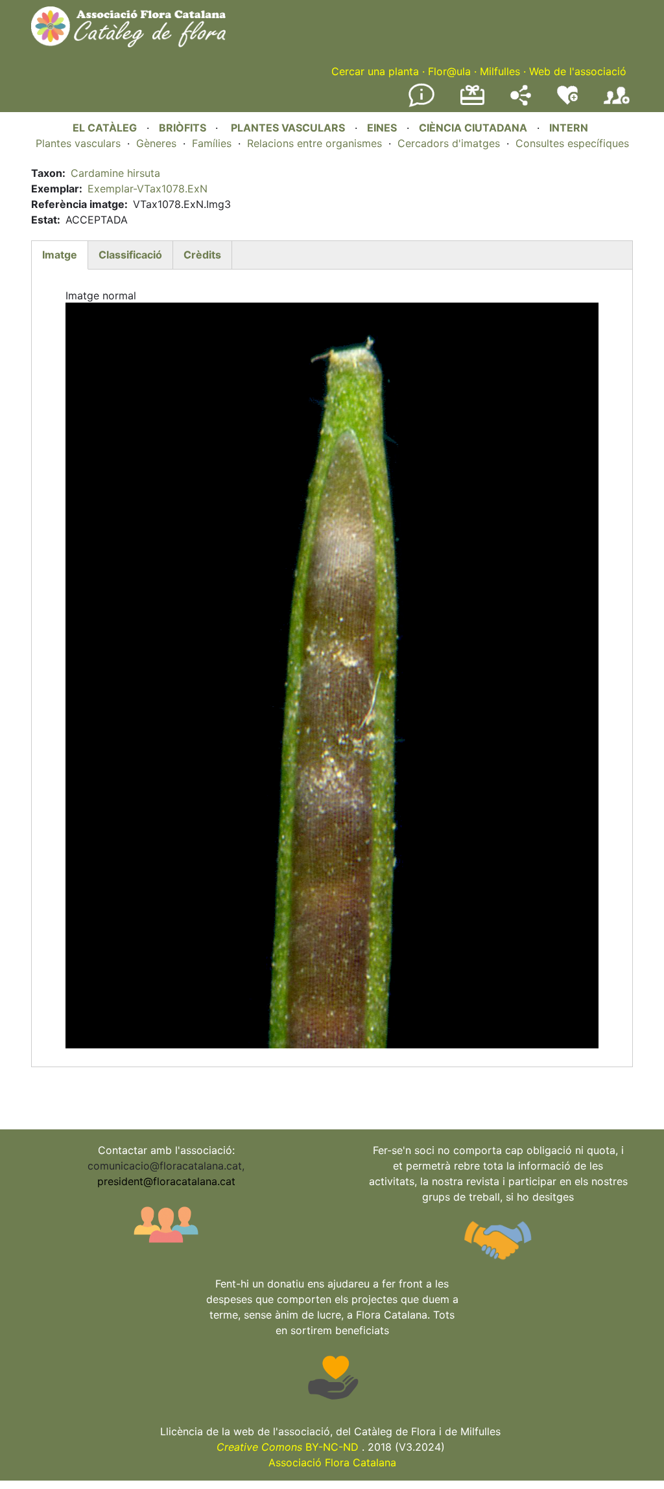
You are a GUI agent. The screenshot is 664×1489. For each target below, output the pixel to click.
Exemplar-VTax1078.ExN (148, 188)
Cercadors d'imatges (448, 143)
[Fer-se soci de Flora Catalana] (617, 104)
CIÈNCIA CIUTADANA (473, 127)
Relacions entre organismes (314, 143)
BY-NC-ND (288, 1446)
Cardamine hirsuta (115, 173)
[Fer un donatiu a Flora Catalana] (472, 103)
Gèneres (156, 143)
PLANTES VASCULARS (288, 127)
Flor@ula (449, 71)
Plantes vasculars (78, 143)
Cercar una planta (375, 71)
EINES (382, 127)
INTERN (568, 127)
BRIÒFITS (184, 127)
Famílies (211, 143)
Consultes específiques (572, 143)
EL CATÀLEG (105, 127)
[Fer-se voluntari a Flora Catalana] (567, 101)
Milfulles (500, 71)
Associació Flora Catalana (332, 1462)
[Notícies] (421, 104)
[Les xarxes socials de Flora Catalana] (520, 101)
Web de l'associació (577, 71)
